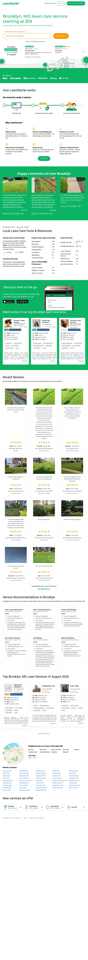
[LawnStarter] (11, 3)
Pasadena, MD (7, 785)
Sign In (61, 3)
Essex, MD (6, 778)
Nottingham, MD (24, 783)
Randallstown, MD (57, 785)
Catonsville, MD (24, 773)
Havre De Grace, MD (25, 780)
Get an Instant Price (76, 3)
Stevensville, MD (57, 787)
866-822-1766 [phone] (50, 3)
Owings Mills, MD (57, 783)
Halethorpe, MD (73, 778)
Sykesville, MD (73, 787)
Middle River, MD (74, 780)
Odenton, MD (40, 783)
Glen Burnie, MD (40, 778)
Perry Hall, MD (23, 785)
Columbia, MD (56, 773)
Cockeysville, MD (41, 773)
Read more (24, 210)
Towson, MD (6, 790)
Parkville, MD (73, 783)
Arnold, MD (55, 771)
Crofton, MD (72, 773)
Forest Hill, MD (23, 778)
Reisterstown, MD (74, 785)
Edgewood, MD (40, 776)
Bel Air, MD (6, 773)
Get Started (44, 158)
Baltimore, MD (73, 771)
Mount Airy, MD (7, 783)
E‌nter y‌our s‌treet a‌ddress (14, 36)
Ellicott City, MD (73, 776)
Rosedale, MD (7, 787)
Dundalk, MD (6, 776)
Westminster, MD (24, 790)
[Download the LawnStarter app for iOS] (8, 301)
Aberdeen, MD (7, 771)
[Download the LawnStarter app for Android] (22, 301)
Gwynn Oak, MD (57, 778)
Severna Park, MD (41, 787)
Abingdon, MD (23, 771)
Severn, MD (22, 787)
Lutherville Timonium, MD (60, 780)
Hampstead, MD (7, 780)
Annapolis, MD (40, 771)
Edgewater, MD (23, 776)
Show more (24, 361)
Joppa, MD (39, 780)
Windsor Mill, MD (41, 790)
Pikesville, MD (40, 785)
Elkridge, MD (56, 776)
